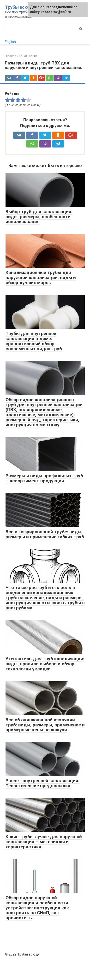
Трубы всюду (19, 7)
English (10, 42)
